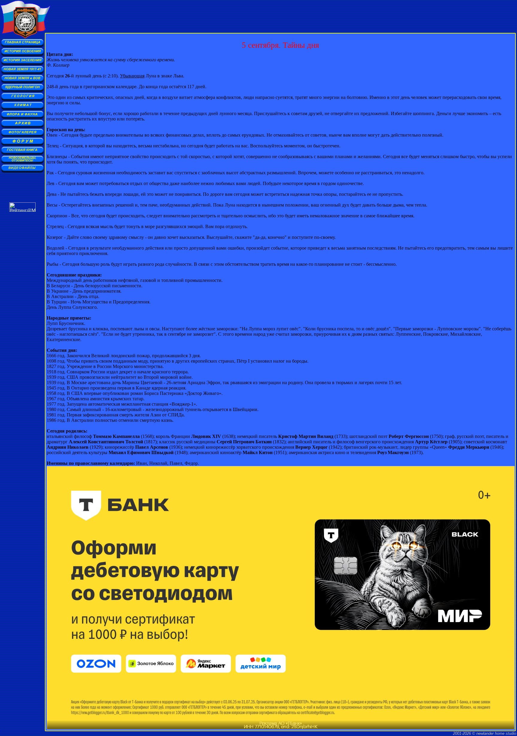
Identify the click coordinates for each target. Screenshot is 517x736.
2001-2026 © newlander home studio (484, 733)
